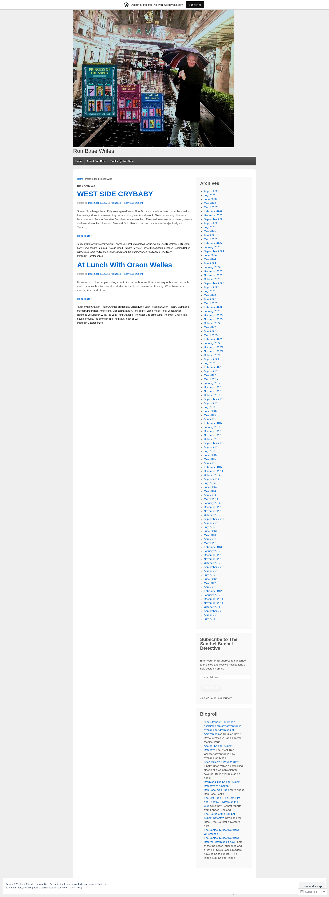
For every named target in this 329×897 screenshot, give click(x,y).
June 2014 (210, 486)
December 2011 (213, 598)
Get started (195, 4)
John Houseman (153, 307)
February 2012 (213, 590)
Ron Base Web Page (216, 789)
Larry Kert (82, 248)
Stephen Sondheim (109, 252)
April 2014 (210, 494)
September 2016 (214, 399)
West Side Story (163, 252)
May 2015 (210, 458)
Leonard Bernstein (98, 248)
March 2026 (211, 207)
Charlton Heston (99, 307)
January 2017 (212, 383)
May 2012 (210, 582)
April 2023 (210, 299)
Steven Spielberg (129, 252)
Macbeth (81, 311)
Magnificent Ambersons (99, 311)
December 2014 (213, 470)
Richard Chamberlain (154, 248)
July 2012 (210, 574)
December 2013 (213, 506)
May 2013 (210, 534)
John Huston (169, 307)
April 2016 (210, 419)
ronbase (116, 203)
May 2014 (210, 490)
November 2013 (213, 510)
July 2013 (210, 526)
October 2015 (212, 439)
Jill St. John (184, 244)
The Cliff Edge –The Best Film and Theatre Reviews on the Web (222, 801)
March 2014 (211, 498)
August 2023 (211, 287)
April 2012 (210, 586)
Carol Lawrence (116, 244)
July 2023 (210, 291)
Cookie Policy (75, 887)
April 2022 (210, 331)
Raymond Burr (84, 315)
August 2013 (211, 522)
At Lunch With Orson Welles (124, 265)
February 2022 (213, 339)
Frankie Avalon (152, 244)
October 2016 (212, 395)
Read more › (84, 235)
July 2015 (210, 450)
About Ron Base (96, 161)
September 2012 (214, 566)
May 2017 (210, 375)
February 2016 (213, 423)
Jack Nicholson (169, 244)
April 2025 (210, 235)
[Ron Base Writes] (153, 78)
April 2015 (210, 462)
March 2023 (211, 303)
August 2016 (211, 403)
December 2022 (213, 315)
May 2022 (210, 327)
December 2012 (213, 554)
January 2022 (212, 343)
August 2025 (211, 223)
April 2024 (210, 263)
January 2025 (212, 247)
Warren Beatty (146, 252)
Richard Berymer (132, 248)
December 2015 (213, 431)
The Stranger (101, 319)
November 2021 (213, 351)
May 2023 (210, 295)
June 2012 (210, 578)
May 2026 (210, 203)
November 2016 (213, 391)
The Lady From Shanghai (120, 315)
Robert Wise (99, 315)
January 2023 (212, 311)
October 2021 (212, 355)
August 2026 (211, 191)
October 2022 (212, 323)
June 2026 (210, 199)
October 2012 (212, 562)
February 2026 (213, 211)
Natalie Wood (116, 248)
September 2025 (214, 219)
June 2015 (210, 454)
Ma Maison (183, 307)
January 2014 (212, 502)
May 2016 (210, 415)
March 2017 (211, 379)
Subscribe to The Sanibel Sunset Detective (218, 644)
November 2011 (213, 602)
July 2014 (210, 482)
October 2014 (212, 474)
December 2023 (213, 271)
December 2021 (213, 347)
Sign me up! (211, 687)
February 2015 (213, 466)
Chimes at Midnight (119, 307)
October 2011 (212, 606)
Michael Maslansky (122, 311)
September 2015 (214, 443)
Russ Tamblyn (90, 252)
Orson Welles (154, 311)
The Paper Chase (173, 315)
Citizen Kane (137, 307)
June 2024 (210, 255)
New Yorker (139, 311)
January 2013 (212, 550)
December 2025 (213, 215)
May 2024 (210, 259)
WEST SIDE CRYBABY (115, 194)
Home (78, 161)
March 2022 (211, 335)
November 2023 (213, 275)
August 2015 (211, 446)
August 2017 (211, 371)
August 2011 (211, 614)
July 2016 (210, 407)
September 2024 (214, 251)
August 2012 (211, 570)
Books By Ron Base (122, 161)
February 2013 (213, 546)
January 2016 (212, 427)
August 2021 (211, 359)
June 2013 (210, 530)
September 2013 (214, 518)
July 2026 (210, 195)
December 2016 (213, 387)
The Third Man (116, 319)
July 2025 (210, 227)
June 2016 (210, 411)
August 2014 (211, 478)
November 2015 (213, 435)
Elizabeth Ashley (134, 244)
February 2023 (213, 307)
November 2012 (213, 558)
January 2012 (212, 594)
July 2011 (209, 618)
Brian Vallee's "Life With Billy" (221, 761)
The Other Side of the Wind (148, 315)
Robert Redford (174, 248)
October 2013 (212, 514)
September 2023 (214, 283)
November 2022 (213, 319)
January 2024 (212, 267)
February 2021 (213, 367)
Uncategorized (95, 256)
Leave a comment (133, 203)
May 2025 (210, 231)
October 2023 (212, 279)
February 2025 (213, 243)
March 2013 (211, 542)
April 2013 (210, 538)
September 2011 (214, 610)
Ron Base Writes (93, 151)
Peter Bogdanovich (171, 311)
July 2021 (210, 363)
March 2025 (211, 239)
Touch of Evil (131, 319)
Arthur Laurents (99, 244)
